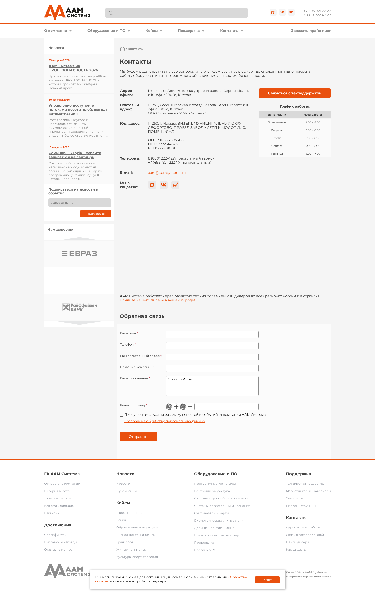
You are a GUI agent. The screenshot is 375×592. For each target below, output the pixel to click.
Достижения (57, 525)
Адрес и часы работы (303, 527)
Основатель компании (62, 484)
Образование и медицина (137, 527)
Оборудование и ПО (106, 31)
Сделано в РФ (205, 550)
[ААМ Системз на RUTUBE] (175, 185)
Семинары (294, 498)
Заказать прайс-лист (311, 31)
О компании (55, 31)
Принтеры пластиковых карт (217, 535)
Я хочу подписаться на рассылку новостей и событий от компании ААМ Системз (195, 415)
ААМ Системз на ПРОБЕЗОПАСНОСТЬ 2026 (73, 68)
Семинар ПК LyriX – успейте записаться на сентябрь (75, 155)
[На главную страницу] (122, 48)
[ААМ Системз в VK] (164, 185)
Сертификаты (55, 535)
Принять (267, 579)
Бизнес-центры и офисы (136, 535)
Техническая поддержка (305, 484)
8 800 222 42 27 (317, 15)
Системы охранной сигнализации (221, 498)
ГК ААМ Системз (62, 473)
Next (79, 323)
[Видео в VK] (282, 12)
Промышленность (130, 513)
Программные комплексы (215, 484)
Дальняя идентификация (214, 528)
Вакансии (52, 513)
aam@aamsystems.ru (167, 173)
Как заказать (296, 549)
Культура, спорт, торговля (137, 557)
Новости (125, 473)
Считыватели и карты (211, 513)
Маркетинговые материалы (308, 491)
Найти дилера (297, 542)
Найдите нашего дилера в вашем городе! (157, 300)
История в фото (57, 491)
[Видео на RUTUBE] (273, 12)
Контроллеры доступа (212, 491)
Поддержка (189, 31)
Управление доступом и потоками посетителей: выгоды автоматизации (79, 109)
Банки (121, 520)
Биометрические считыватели (219, 520)
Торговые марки (57, 498)
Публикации (126, 491)
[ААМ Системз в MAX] (152, 185)
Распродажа (204, 543)
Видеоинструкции (301, 506)
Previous (79, 238)
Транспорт (124, 542)
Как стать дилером (59, 506)
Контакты (229, 31)
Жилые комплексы (131, 549)
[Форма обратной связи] (291, 12)
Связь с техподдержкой (305, 535)
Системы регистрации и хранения (222, 506)
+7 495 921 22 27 (317, 11)
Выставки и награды (60, 542)
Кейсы (152, 31)
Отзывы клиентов (58, 549)
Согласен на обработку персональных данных (164, 421)
